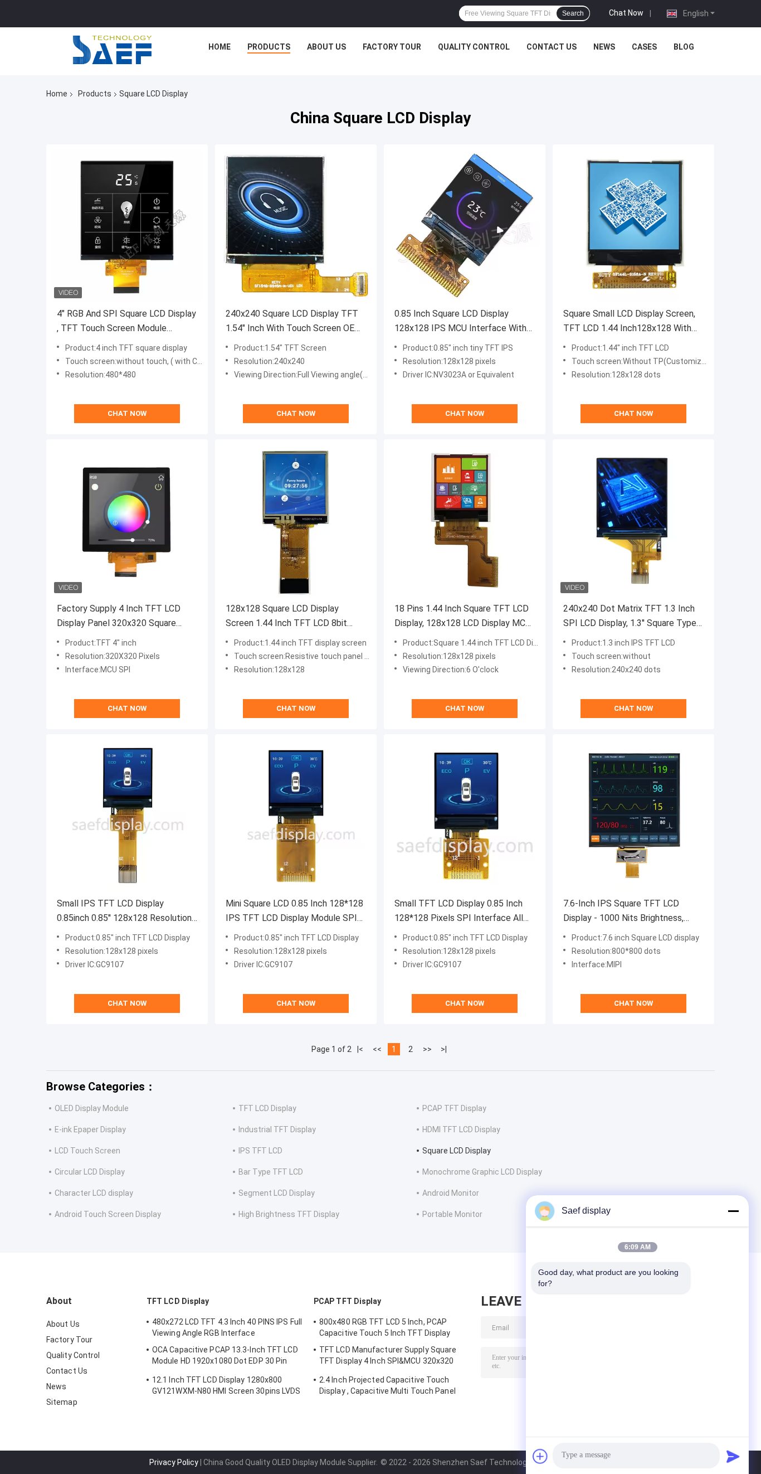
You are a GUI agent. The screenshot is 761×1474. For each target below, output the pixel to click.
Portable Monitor (452, 1214)
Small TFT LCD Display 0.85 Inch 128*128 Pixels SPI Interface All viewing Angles (458, 911)
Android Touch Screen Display (108, 1214)
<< (377, 1049)
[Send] (733, 1456)
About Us (326, 46)
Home (219, 46)
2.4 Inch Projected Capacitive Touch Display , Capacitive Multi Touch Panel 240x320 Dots (387, 1387)
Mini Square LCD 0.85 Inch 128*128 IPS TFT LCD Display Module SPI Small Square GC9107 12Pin (294, 911)
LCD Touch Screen (87, 1150)
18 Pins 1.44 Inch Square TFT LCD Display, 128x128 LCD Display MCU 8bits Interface (462, 617)
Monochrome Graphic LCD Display (482, 1171)
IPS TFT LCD (260, 1150)
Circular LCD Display (90, 1171)
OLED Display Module (92, 1108)
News (604, 46)
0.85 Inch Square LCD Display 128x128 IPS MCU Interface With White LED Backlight (460, 322)
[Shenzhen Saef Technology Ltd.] (112, 49)
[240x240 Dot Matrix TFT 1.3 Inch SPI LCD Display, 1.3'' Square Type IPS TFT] (633, 520)
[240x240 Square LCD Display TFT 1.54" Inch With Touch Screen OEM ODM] (296, 225)
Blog (684, 46)
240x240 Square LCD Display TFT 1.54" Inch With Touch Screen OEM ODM (294, 322)
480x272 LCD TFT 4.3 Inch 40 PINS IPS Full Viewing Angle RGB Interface (227, 1327)
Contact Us (551, 46)
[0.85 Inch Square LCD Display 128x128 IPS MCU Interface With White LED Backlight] (464, 225)
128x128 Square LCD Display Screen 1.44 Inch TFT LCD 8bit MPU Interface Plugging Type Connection (286, 617)
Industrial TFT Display (277, 1129)
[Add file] (540, 1456)
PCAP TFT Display (454, 1108)
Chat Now (626, 12)
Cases (644, 46)
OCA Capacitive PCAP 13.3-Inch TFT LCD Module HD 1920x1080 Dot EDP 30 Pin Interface (225, 1357)
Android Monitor (450, 1193)
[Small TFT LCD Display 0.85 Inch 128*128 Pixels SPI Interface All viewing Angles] (464, 815)
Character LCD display (94, 1193)
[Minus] (733, 1211)
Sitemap (61, 1402)
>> (427, 1049)
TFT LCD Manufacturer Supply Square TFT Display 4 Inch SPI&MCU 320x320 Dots (387, 1357)
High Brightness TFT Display (288, 1214)
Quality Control (474, 46)
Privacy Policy (173, 1462)
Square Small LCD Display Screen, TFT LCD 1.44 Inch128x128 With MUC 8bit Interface (629, 322)
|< (360, 1049)
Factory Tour (392, 46)
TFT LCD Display (267, 1108)
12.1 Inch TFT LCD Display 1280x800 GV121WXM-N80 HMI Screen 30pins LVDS (226, 1385)
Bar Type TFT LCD (270, 1171)
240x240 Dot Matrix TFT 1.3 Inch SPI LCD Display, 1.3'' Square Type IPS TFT (629, 617)
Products (268, 46)
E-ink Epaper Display (90, 1129)
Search (573, 13)
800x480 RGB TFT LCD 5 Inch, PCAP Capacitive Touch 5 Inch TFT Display (385, 1327)
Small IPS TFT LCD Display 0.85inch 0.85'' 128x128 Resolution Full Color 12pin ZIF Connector (124, 911)
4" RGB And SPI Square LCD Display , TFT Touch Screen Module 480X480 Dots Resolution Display (126, 322)
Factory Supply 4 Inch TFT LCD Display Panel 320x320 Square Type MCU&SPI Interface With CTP (119, 617)
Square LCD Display (456, 1150)
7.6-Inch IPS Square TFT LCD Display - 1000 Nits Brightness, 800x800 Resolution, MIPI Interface (623, 911)
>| (444, 1049)
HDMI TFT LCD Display (461, 1129)
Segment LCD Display (276, 1193)
